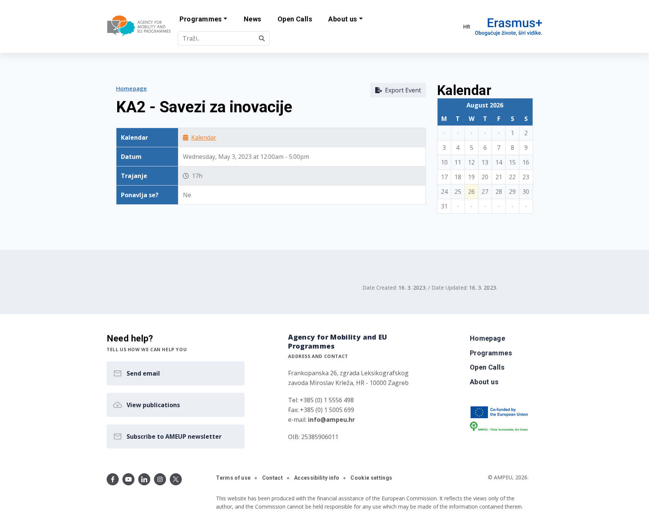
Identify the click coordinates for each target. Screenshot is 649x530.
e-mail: (321, 419)
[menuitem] (252, 19)
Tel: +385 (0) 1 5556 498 (321, 400)
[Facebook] (113, 479)
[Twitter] (176, 479)
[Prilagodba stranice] (442, 26)
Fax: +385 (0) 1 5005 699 (321, 410)
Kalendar (203, 137)
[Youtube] (128, 479)
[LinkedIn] (144, 479)
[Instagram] (160, 479)
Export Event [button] (401, 90)
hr (466, 26)
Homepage (131, 88)
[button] (203, 19)
